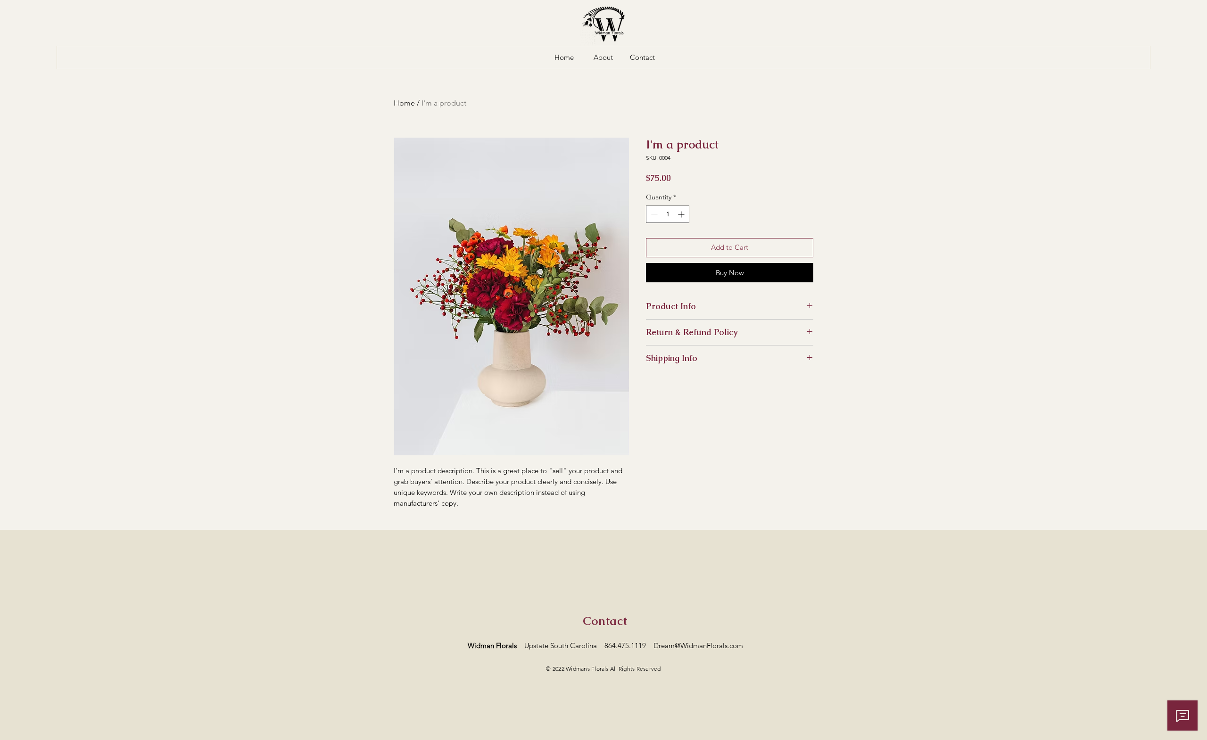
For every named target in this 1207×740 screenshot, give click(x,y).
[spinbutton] (667, 214)
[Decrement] (653, 214)
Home (404, 103)
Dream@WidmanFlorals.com (698, 645)
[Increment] (682, 214)
